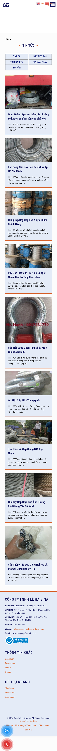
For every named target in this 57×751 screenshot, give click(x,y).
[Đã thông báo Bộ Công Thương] (16, 644)
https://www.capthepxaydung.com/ (29, 629)
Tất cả (16, 56)
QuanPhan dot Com (28, 721)
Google (8, 672)
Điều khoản (10, 697)
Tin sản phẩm (40, 62)
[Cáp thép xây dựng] (6, 4)
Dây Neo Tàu (40, 56)
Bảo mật (28, 730)
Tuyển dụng (10, 663)
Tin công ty (16, 62)
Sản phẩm (9, 659)
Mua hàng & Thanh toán (25, 725)
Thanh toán (10, 692)
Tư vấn (17, 68)
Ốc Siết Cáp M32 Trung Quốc (24, 400)
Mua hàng (9, 688)
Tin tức (8, 668)
